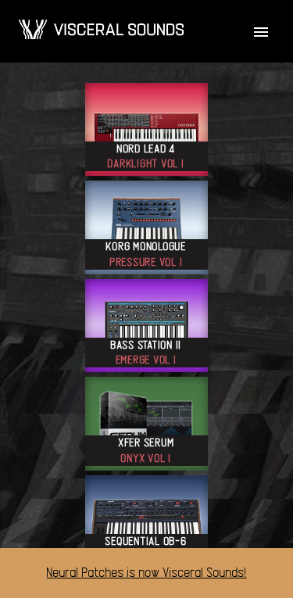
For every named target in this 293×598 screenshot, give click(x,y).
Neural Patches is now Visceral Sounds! (147, 572)
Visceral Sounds (101, 29)
